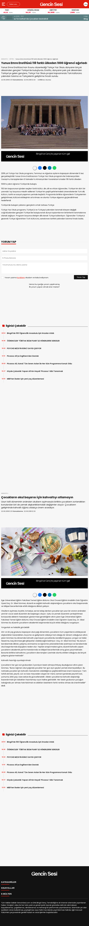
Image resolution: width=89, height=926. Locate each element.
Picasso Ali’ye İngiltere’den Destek (23, 356)
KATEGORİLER (8, 882)
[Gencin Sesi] (51, 4)
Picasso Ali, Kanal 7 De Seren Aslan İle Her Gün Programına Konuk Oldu (39, 363)
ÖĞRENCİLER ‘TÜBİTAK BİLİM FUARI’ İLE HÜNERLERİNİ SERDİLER (33, 341)
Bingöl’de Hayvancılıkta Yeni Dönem (30, 19)
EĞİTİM (11, 59)
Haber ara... (13, 4)
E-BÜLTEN (6, 894)
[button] (7, 17)
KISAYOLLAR (7, 888)
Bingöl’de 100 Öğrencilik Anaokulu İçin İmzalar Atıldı (30, 333)
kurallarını (21, 277)
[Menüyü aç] (3, 4)
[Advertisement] (44, 88)
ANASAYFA (4, 59)
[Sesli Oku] (35, 168)
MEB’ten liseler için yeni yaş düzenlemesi (25, 379)
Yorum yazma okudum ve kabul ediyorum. (27, 277)
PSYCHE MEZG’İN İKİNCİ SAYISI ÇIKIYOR (24, 348)
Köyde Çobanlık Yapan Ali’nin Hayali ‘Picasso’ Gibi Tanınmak (35, 371)
